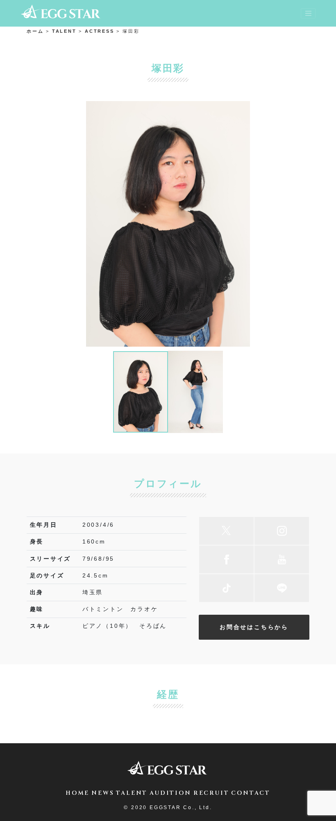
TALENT (132, 793)
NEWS (102, 793)
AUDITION (170, 793)
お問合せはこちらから (254, 627)
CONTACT (250, 793)
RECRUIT (211, 793)
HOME (77, 793)
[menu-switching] (308, 13)
